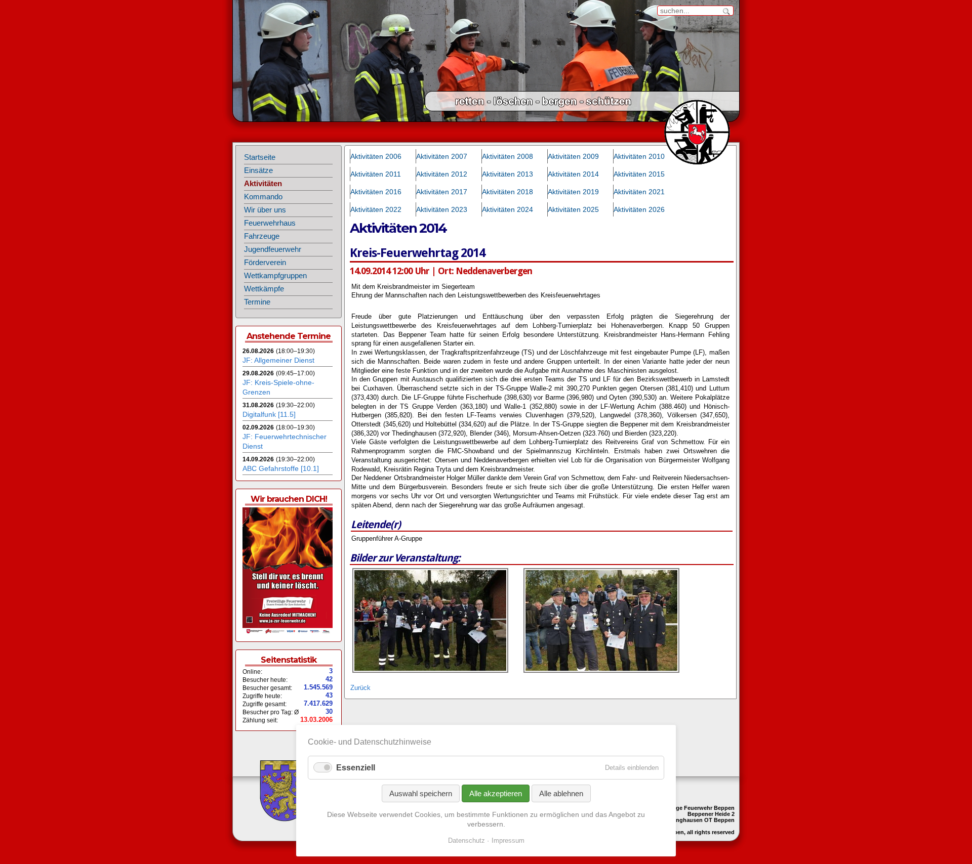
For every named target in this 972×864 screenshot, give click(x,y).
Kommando (263, 197)
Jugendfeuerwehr (272, 249)
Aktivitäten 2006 (375, 156)
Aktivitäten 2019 (573, 192)
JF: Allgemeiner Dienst (278, 360)
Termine (257, 302)
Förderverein (265, 262)
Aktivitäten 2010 (639, 156)
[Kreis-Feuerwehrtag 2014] (430, 670)
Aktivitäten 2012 (441, 174)
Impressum (508, 840)
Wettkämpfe (264, 289)
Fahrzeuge (261, 236)
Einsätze (258, 170)
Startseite (259, 157)
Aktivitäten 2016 (375, 192)
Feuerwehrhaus (270, 223)
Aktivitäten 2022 (375, 209)
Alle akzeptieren (495, 793)
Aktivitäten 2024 (507, 209)
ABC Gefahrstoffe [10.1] (280, 468)
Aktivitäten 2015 (639, 174)
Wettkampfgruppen (275, 276)
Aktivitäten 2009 (573, 156)
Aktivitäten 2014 (573, 174)
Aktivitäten (263, 184)
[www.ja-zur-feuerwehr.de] (287, 632)
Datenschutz (466, 840)
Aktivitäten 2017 (441, 192)
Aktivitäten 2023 (441, 209)
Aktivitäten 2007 (441, 156)
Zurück (360, 688)
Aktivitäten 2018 (507, 192)
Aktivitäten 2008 (507, 156)
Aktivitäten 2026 (639, 209)
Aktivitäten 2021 (639, 192)
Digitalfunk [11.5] (269, 414)
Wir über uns (265, 210)
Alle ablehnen (561, 793)
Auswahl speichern (420, 793)
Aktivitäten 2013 (507, 174)
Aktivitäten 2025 (573, 209)
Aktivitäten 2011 (375, 174)
